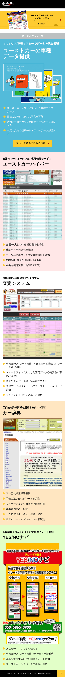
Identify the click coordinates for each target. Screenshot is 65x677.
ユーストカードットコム (8, 4)
